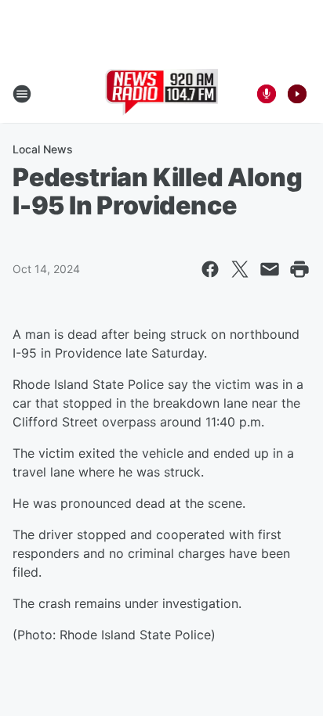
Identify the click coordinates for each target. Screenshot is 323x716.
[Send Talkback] (266, 94)
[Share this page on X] (240, 269)
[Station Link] (162, 94)
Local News (43, 149)
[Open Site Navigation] (22, 94)
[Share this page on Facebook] (210, 269)
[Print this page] (299, 269)
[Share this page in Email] (270, 269)
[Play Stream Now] (297, 94)
